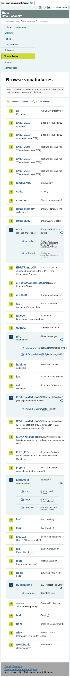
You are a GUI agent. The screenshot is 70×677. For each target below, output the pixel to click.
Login (44, 7)
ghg (18, 336)
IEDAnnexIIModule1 (28, 397)
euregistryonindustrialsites (28, 283)
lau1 (19, 519)
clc (27, 491)
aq (17, 110)
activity (29, 241)
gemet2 (21, 327)
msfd (19, 560)
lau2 (19, 528)
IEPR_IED (22, 452)
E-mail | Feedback (13, 666)
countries (30, 593)
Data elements (11, 44)
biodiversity (23, 182)
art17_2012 (23, 158)
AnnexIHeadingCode (32, 409)
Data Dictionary (28, 21)
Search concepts (43, 102)
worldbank (23, 644)
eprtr (19, 229)
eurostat (21, 295)
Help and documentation (16, 27)
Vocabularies (11, 56)
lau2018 (21, 536)
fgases (20, 315)
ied (18, 385)
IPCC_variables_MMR (32, 354)
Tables (7, 39)
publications (24, 584)
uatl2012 (29, 507)
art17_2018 (23, 170)
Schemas (9, 50)
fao (18, 303)
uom (19, 623)
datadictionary (25, 208)
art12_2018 (23, 134)
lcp (18, 548)
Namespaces (10, 68)
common (22, 200)
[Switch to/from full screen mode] (50, 7)
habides (21, 364)
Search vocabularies (19, 102)
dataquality (23, 220)
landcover (22, 479)
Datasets (8, 33)
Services (8, 62)
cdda (19, 191)
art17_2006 (23, 146)
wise (19, 632)
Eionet (17, 21)
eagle (28, 499)
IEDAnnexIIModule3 (28, 421)
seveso (20, 603)
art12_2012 (23, 122)
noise (19, 572)
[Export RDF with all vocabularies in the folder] (61, 233)
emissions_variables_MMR (32, 348)
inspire (20, 467)
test (18, 615)
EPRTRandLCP (26, 267)
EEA (18, 3)
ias (18, 376)
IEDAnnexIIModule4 (28, 436)
